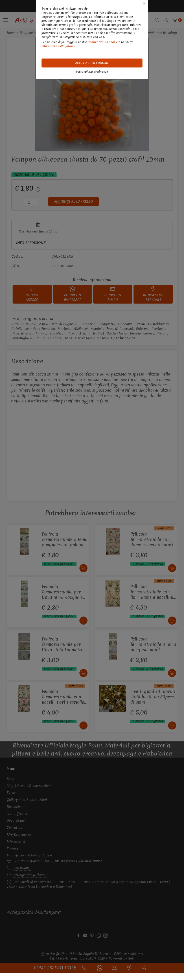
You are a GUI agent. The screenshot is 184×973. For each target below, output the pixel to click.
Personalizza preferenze (92, 72)
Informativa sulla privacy (58, 46)
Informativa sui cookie (103, 42)
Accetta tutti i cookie (92, 63)
